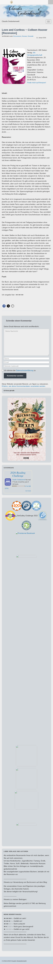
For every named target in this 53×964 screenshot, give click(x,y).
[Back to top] (47, 958)
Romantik (30, 36)
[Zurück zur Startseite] (26, 11)
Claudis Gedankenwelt (10, 21)
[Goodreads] (11, 1)
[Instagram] (7, 1)
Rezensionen (17, 36)
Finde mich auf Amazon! (36, 83)
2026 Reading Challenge (18, 474)
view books (28, 491)
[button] (4, 306)
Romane (24, 36)
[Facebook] (3, 1)
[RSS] (16, 1)
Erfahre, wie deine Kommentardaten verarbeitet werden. (24, 386)
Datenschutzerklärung (24, 370)
